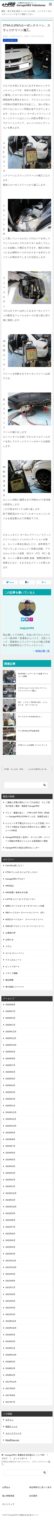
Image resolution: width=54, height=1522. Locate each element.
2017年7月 (10, 1402)
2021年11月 (10, 1260)
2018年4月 (10, 1361)
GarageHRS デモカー (15, 879)
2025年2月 (10, 1099)
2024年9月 (10, 1132)
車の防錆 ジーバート (14, 987)
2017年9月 (10, 1388)
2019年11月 (10, 1321)
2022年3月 (10, 1254)
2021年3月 (10, 1314)
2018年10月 (10, 1355)
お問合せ (6, 1487)
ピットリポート (10, 40)
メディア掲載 (11, 973)
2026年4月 (10, 1018)
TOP (24, 1455)
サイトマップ (8, 1504)
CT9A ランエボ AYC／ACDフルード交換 (15, 769)
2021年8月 (10, 1281)
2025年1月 (10, 1105)
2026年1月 (10, 1025)
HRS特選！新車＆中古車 (16, 892)
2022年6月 (10, 1233)
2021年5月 (10, 1301)
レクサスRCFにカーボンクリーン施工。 (41, 769)
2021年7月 (10, 1287)
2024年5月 (10, 1159)
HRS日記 (9, 886)
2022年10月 (10, 1206)
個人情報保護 (8, 1496)
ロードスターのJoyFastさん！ (30, 717)
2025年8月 (10, 1058)
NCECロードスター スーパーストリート (24, 919)
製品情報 (9, 980)
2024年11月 (10, 1119)
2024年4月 (10, 1166)
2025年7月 (10, 1065)
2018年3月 (10, 1368)
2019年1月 (10, 1348)
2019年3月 (10, 1341)
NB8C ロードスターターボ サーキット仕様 (24, 906)
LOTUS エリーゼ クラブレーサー (20, 899)
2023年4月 (10, 1200)
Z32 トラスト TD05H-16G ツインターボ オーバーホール (33, 703)
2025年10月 (10, 1045)
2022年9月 (10, 1213)
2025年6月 (10, 1072)
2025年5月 (10, 1078)
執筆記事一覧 (43, 651)
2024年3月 (10, 1173)
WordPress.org (12, 1440)
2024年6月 (10, 1153)
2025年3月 (10, 1092)
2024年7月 (10, 1146)
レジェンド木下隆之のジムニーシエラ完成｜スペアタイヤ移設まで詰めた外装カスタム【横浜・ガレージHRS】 (27, 827)
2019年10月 (10, 1328)
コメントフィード (13, 1433)
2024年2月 (10, 1179)
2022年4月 (10, 1247)
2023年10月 (10, 1193)
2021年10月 (10, 1267)
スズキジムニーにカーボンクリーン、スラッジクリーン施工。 (33, 689)
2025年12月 (10, 1031)
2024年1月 (10, 1186)
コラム (8, 946)
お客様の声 (10, 933)
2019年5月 (10, 1334)
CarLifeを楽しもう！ (14, 865)
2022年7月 (10, 1227)
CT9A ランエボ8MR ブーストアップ (32, 745)
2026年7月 (10, 1011)
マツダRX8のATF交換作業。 (29, 731)
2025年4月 (10, 1085)
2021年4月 (10, 1308)
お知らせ (9, 939)
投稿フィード (11, 1426)
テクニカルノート (13, 960)
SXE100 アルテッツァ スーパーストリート (24, 926)
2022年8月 (10, 1220)
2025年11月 (10, 1038)
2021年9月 (10, 1274)
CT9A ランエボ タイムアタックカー (21, 872)
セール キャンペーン (14, 953)
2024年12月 (10, 1112)
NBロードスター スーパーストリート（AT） (25, 912)
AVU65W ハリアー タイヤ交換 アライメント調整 (33, 675)
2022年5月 (10, 1240)
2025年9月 (10, 1051)
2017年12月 (10, 1382)
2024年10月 (10, 1126)
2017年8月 (10, 1395)
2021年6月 (10, 1294)
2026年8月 (10, 1004)
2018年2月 (10, 1375)
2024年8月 (10, 1139)
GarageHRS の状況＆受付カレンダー (22, 848)
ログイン (9, 1420)
